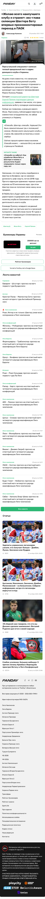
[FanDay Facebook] (25, 680)
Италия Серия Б (8, 775)
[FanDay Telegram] (29, 680)
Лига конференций (9, 323)
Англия (5, 294)
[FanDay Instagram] (32, 680)
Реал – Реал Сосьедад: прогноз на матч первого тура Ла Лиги (20, 374)
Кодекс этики (7, 829)
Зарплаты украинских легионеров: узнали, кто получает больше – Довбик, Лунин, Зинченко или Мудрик (21, 547)
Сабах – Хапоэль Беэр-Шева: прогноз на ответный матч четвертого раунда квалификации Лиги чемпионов (20, 499)
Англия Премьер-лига (10, 713)
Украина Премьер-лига (10, 744)
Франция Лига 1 (8, 728)
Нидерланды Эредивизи (11, 736)
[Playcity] (15, 883)
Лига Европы (7, 339)
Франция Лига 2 (8, 779)
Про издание (7, 810)
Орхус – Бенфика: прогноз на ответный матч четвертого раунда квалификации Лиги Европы (22, 359)
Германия (6, 281)
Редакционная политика (11, 825)
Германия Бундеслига (10, 721)
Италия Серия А (8, 725)
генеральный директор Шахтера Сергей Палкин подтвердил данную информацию (20, 99)
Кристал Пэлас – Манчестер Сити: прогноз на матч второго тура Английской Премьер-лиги (22, 299)
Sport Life (5, 806)
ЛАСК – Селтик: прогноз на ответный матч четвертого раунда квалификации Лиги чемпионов (21, 467)
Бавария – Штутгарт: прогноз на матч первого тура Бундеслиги (19, 284)
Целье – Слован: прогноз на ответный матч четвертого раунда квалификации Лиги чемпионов (22, 420)
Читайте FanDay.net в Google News (22, 268)
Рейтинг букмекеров (23, 262)
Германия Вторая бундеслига (13, 771)
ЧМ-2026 (5, 759)
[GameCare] (23, 893)
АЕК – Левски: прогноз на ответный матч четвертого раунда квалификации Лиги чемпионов (21, 404)
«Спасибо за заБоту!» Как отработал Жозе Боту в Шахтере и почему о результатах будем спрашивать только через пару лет (15, 160)
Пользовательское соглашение (13, 821)
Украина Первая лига (10, 790)
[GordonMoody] (29, 883)
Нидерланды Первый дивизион (13, 786)
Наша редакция (8, 833)
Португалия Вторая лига (11, 783)
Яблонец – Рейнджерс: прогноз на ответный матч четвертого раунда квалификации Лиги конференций (22, 328)
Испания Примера (9, 717)
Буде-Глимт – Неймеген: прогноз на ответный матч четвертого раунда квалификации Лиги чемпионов (19, 483)
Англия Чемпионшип (10, 763)
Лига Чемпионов (8, 705)
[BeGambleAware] (31, 888)
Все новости (23, 509)
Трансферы (6, 794)
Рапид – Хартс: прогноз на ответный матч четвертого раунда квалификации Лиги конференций (21, 388)
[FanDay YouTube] (36, 680)
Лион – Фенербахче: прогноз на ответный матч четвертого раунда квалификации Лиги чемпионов (22, 436)
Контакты (5, 837)
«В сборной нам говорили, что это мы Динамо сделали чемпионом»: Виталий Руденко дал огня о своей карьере (21, 626)
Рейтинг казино (8, 802)
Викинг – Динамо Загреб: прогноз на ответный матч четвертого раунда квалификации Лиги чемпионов (19, 451)
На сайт (33, 247)
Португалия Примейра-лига (12, 732)
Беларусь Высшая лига (10, 748)
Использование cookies (10, 817)
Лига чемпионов (11, 310)
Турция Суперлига (9, 752)
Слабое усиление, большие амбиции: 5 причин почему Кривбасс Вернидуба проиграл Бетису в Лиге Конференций (21, 664)
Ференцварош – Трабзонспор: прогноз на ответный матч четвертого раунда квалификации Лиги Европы (21, 344)
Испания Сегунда (8, 767)
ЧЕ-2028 (5, 755)
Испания (6, 370)
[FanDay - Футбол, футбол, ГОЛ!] (9, 4)
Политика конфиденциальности (14, 813)
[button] (29, 4)
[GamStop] (11, 888)
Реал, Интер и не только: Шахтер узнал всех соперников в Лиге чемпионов (22, 313)
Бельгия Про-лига (9, 740)
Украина (4, 37)
